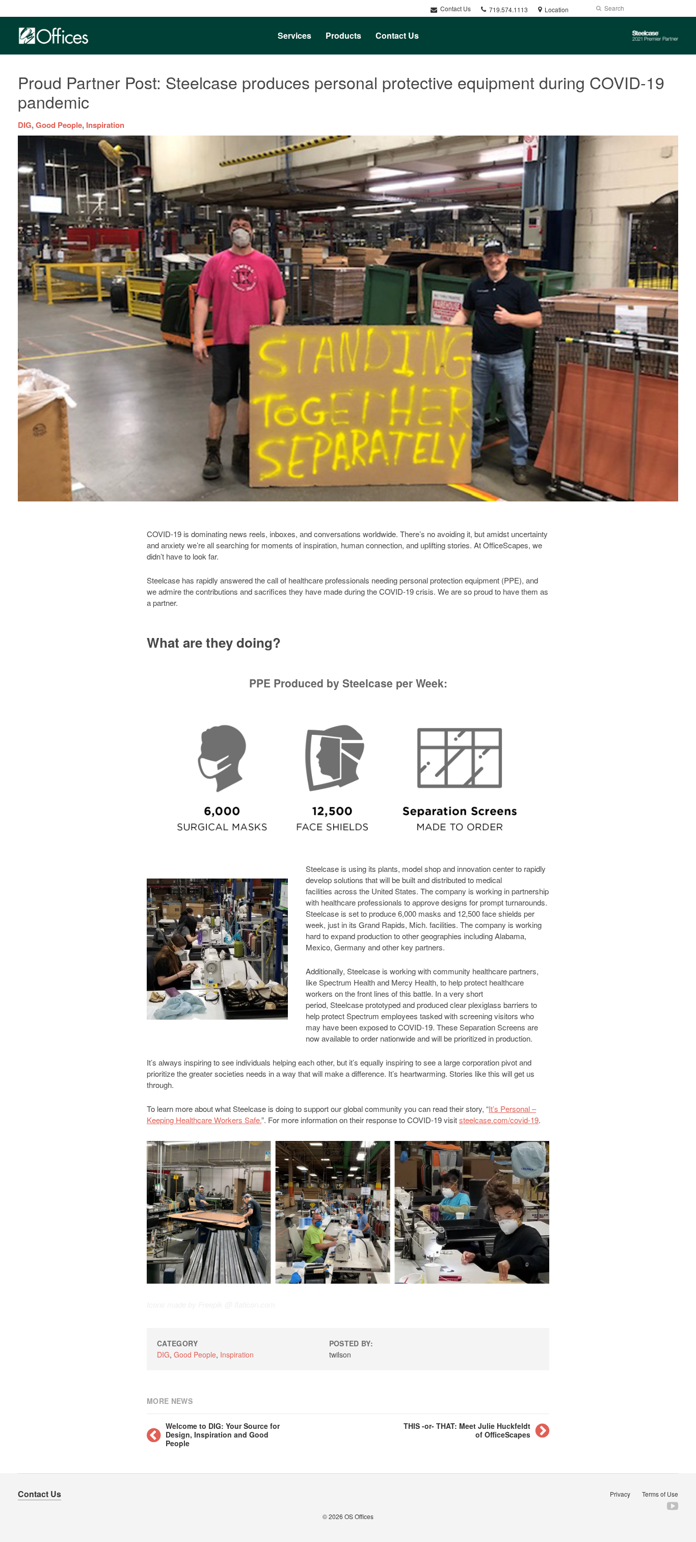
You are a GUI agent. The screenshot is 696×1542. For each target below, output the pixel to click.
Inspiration (105, 124)
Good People (59, 124)
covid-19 (524, 1119)
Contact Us (455, 8)
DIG (25, 124)
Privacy (620, 1494)
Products (343, 35)
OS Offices (358, 1516)
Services (294, 35)
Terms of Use (660, 1494)
